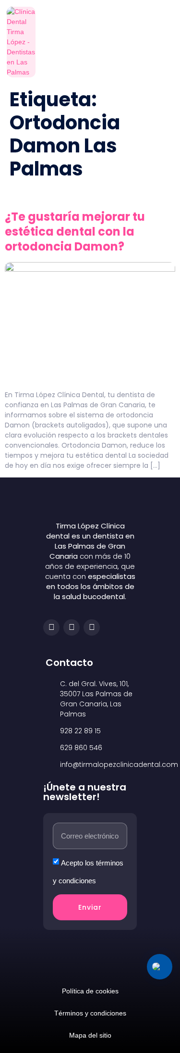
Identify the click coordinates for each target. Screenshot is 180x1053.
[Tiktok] (92, 627)
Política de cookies (90, 991)
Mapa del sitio (90, 1035)
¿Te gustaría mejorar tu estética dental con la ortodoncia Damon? (75, 231)
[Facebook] (51, 627)
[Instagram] (71, 627)
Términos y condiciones (90, 1013)
